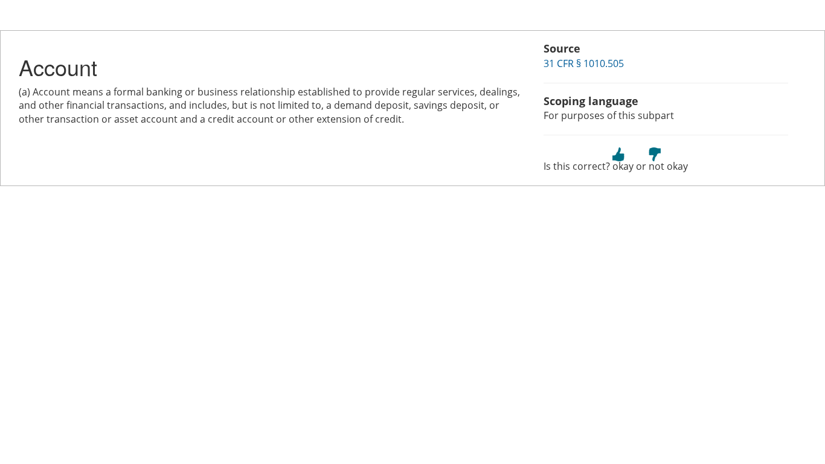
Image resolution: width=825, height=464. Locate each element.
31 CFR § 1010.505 (584, 63)
